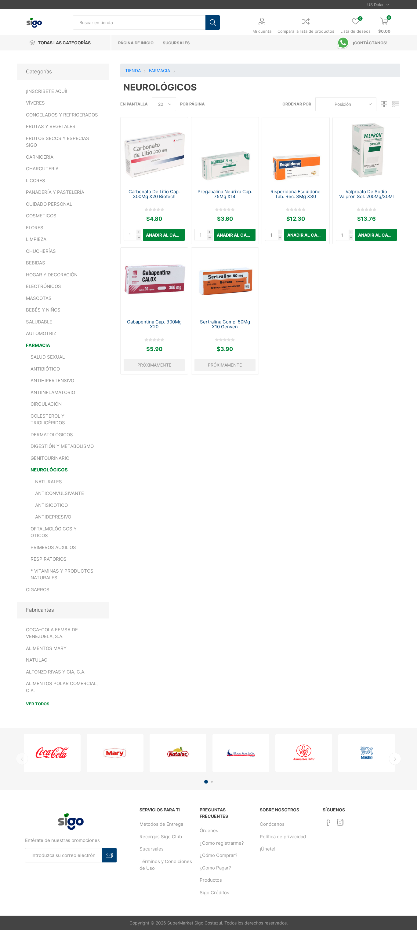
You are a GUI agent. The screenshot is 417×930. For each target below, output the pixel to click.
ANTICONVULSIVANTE (59, 493)
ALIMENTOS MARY (46, 648)
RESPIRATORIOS (49, 559)
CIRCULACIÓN (46, 404)
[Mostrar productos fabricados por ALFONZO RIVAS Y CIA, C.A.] (240, 753)
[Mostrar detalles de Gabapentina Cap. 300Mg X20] (154, 281)
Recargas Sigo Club (161, 837)
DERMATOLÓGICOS (52, 434)
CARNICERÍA (39, 157)
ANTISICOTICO (51, 505)
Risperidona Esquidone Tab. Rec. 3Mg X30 (295, 194)
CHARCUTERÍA (42, 169)
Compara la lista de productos (305, 31)
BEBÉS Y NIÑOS (43, 310)
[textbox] (139, 22)
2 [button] (212, 782)
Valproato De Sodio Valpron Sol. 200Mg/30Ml (366, 194)
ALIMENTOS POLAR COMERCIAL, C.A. (62, 687)
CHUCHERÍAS (41, 251)
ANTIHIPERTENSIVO (52, 380)
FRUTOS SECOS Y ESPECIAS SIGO (57, 141)
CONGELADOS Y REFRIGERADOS (62, 115)
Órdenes (209, 830)
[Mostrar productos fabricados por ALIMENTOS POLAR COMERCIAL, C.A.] (303, 753)
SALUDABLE (39, 322)
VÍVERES (35, 103)
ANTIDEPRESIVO (53, 517)
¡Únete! (267, 849)
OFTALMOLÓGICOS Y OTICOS (54, 532)
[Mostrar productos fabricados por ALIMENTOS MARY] (115, 753)
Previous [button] (22, 759)
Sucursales (152, 849)
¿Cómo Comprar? (219, 855)
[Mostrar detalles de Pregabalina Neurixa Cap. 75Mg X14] (225, 151)
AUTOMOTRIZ (41, 333)
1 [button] (206, 782)
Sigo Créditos (214, 892)
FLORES (34, 228)
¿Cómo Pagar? (215, 868)
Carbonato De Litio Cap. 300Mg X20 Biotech (154, 194)
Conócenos (272, 824)
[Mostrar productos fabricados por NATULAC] (178, 753)
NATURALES (48, 482)
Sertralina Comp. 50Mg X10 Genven (225, 324)
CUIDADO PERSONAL (49, 204)
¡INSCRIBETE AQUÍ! (46, 91)
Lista (395, 104)
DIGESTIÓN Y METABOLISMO (62, 446)
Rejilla (384, 104)
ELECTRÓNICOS (43, 286)
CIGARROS (37, 589)
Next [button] (395, 759)
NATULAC (36, 660)
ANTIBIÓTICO (45, 369)
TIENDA (133, 70)
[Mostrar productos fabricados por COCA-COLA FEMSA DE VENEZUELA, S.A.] (52, 753)
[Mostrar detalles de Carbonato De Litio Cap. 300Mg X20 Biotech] (154, 151)
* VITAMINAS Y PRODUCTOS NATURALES (62, 574)
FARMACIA (38, 345)
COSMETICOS (41, 216)
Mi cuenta (261, 31)
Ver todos (37, 703)
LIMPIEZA (36, 239)
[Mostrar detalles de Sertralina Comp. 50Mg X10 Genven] (225, 281)
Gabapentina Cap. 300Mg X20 (154, 324)
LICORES (35, 180)
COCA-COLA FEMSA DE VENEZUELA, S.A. (52, 633)
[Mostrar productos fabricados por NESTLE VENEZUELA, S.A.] (366, 753)
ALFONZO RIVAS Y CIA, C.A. (55, 672)
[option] (52, 753)
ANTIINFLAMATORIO (53, 392)
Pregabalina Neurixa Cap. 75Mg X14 (225, 194)
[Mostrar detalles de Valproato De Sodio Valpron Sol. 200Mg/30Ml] (366, 151)
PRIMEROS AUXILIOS (53, 547)
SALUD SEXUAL (48, 357)
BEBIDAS (35, 263)
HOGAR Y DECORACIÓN (52, 275)
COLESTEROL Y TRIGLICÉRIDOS (48, 419)
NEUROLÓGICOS (49, 470)
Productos (211, 880)
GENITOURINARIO (50, 458)
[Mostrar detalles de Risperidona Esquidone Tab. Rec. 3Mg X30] (295, 151)
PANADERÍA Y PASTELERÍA (55, 192)
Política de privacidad (283, 837)
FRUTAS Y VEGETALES (50, 126)
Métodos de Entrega (161, 824)
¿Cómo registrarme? (222, 843)
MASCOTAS (39, 298)
